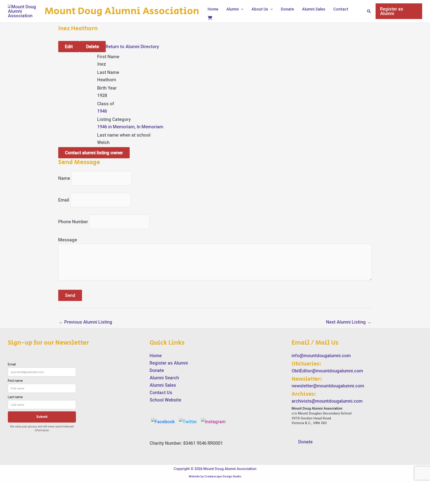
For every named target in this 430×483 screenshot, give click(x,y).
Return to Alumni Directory (132, 46)
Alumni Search (164, 377)
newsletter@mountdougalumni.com (328, 386)
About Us (260, 9)
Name (64, 178)
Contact (340, 9)
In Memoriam (150, 126)
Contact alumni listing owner (94, 152)
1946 (102, 111)
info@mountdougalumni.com (321, 355)
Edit (69, 46)
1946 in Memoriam (116, 126)
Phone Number (73, 221)
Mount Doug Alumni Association (122, 11)
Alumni (232, 9)
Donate (287, 9)
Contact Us (161, 392)
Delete (92, 46)
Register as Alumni (169, 363)
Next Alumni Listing (348, 322)
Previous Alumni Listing (85, 322)
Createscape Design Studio (222, 476)
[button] (241, 9)
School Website (165, 400)
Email (63, 200)
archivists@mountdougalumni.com (327, 401)
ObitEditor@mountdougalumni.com (327, 371)
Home (213, 9)
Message (67, 240)
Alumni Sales (313, 9)
